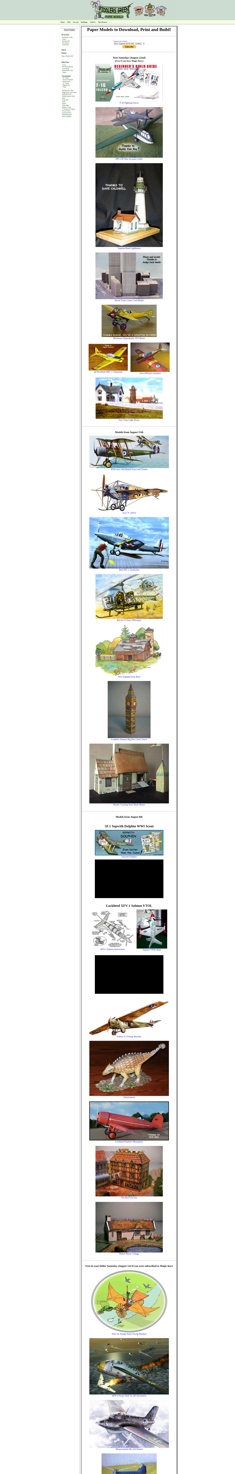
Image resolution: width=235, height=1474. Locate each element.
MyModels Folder (67, 37)
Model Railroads (67, 114)
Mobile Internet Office (68, 96)
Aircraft (75, 22)
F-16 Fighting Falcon (129, 103)
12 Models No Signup (68, 109)
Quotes (64, 103)
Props (64, 87)
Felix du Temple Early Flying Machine (129, 1334)
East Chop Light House (129, 420)
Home (63, 22)
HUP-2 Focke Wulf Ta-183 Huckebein (129, 1395)
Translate (75, 11)
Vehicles (93, 22)
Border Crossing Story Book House (129, 804)
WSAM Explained (67, 67)
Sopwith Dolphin (129, 856)
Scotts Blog (65, 68)
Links (63, 102)
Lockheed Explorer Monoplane (129, 1141)
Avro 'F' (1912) (129, 513)
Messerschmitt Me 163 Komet (129, 1449)
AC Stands (66, 83)
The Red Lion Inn (129, 1197)
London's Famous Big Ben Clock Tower (129, 739)
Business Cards (66, 107)
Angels (64, 72)
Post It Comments (68, 79)
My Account (65, 34)
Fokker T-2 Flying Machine (129, 1036)
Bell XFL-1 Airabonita (129, 570)
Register (64, 53)
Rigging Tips (66, 85)
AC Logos (66, 78)
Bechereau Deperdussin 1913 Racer (129, 338)
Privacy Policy (66, 111)
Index (63, 98)
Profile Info (65, 45)
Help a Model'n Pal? (67, 56)
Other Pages (65, 62)
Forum (64, 65)
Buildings (84, 22)
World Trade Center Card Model (129, 300)
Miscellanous (102, 22)
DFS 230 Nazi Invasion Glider (129, 159)
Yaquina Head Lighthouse (129, 248)
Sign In (63, 50)
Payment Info (66, 41)
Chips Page (65, 105)
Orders (64, 39)
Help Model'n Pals (67, 70)
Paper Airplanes (66, 116)
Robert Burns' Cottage (129, 1254)
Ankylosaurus (129, 1097)
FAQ (68, 22)
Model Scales (66, 81)
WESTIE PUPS (66, 94)
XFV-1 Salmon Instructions (112, 949)
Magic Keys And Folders (69, 92)
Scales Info (65, 100)
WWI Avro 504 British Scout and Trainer (129, 469)
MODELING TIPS (67, 91)
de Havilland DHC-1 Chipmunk (108, 372)
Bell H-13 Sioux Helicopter (129, 620)
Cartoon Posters (66, 113)
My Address (65, 43)
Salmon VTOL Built (152, 950)
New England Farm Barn (129, 677)
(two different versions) (150, 373)
